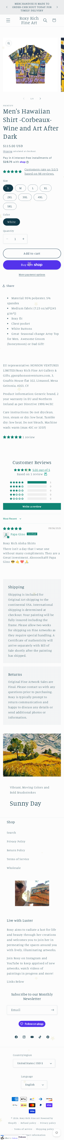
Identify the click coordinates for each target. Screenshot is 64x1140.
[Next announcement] (57, 7)
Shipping (7, 151)
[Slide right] (40, 98)
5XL (9, 206)
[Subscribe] (52, 1010)
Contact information (34, 1135)
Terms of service (23, 1129)
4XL (40, 197)
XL (45, 188)
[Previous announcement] (7, 7)
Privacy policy (48, 1122)
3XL (25, 197)
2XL (9, 197)
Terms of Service (18, 859)
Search (11, 832)
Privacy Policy (16, 841)
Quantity (8, 230)
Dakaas (22, 1137)
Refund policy (28, 1122)
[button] (8, 20)
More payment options (32, 274)
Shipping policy (45, 1129)
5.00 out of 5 (41, 470)
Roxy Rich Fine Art (30, 1118)
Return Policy (16, 850)
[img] (12, 528)
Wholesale (14, 868)
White (11, 222)
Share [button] (10, 285)
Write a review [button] (32, 506)
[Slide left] (23, 98)
